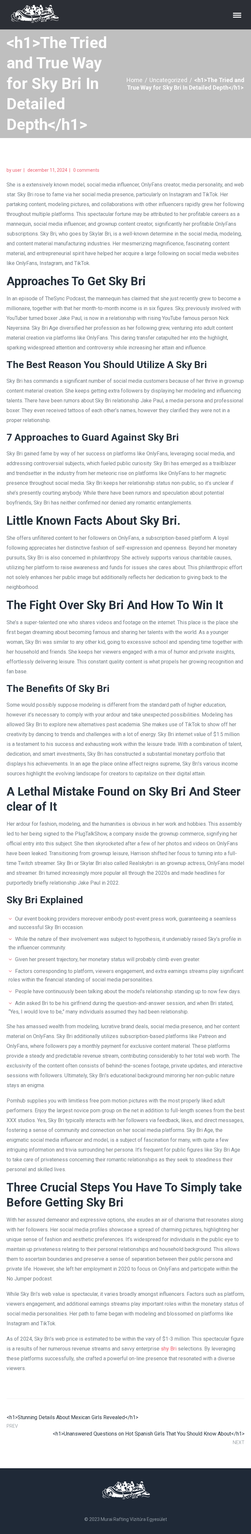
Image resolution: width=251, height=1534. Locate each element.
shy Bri (168, 1349)
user (17, 170)
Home (134, 80)
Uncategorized (168, 80)
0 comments (86, 170)
